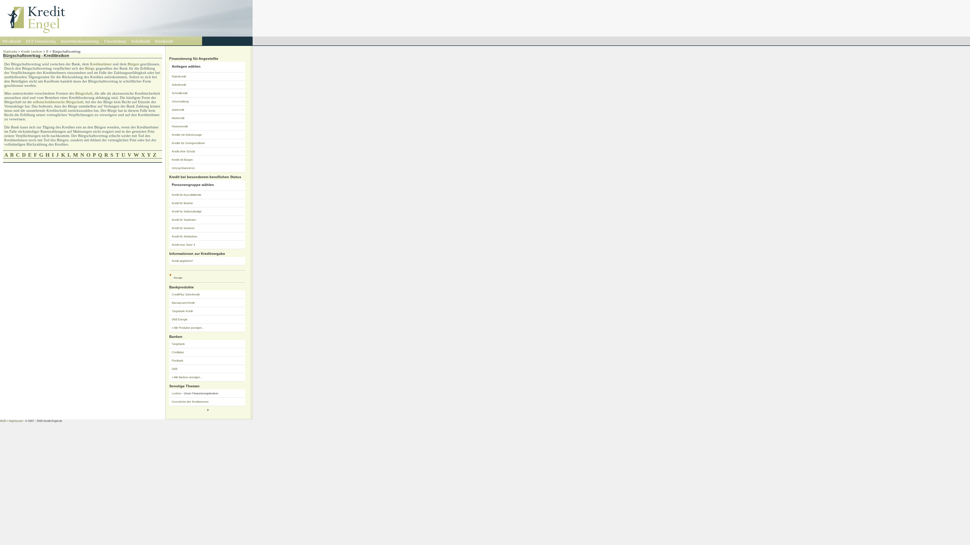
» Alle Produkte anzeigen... (188, 327)
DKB (174, 368)
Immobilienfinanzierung (80, 41)
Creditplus (178, 352)
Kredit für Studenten (184, 219)
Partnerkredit (180, 126)
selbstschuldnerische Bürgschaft (58, 102)
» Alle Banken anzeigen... (187, 377)
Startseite (10, 51)
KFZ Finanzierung (41, 41)
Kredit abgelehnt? (182, 260)
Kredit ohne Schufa (183, 151)
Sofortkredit (140, 41)
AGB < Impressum (11, 420)
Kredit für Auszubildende (186, 194)
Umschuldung (115, 41)
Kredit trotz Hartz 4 (183, 244)
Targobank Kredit (182, 311)
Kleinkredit (164, 41)
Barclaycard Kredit (183, 302)
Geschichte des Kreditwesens (190, 401)
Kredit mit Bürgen (182, 159)
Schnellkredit (179, 93)
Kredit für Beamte (182, 203)
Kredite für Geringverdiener (188, 143)
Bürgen (133, 64)
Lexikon (176, 393)
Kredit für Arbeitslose (184, 236)
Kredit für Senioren (183, 228)
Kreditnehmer (101, 64)
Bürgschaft (83, 93)
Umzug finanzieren (183, 168)
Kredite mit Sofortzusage (187, 134)
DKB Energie (179, 319)
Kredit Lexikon (31, 51)
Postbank (177, 360)
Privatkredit (12, 41)
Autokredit (178, 109)
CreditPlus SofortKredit (186, 294)
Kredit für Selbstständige (187, 211)
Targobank (178, 343)
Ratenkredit (179, 76)
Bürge (90, 68)
